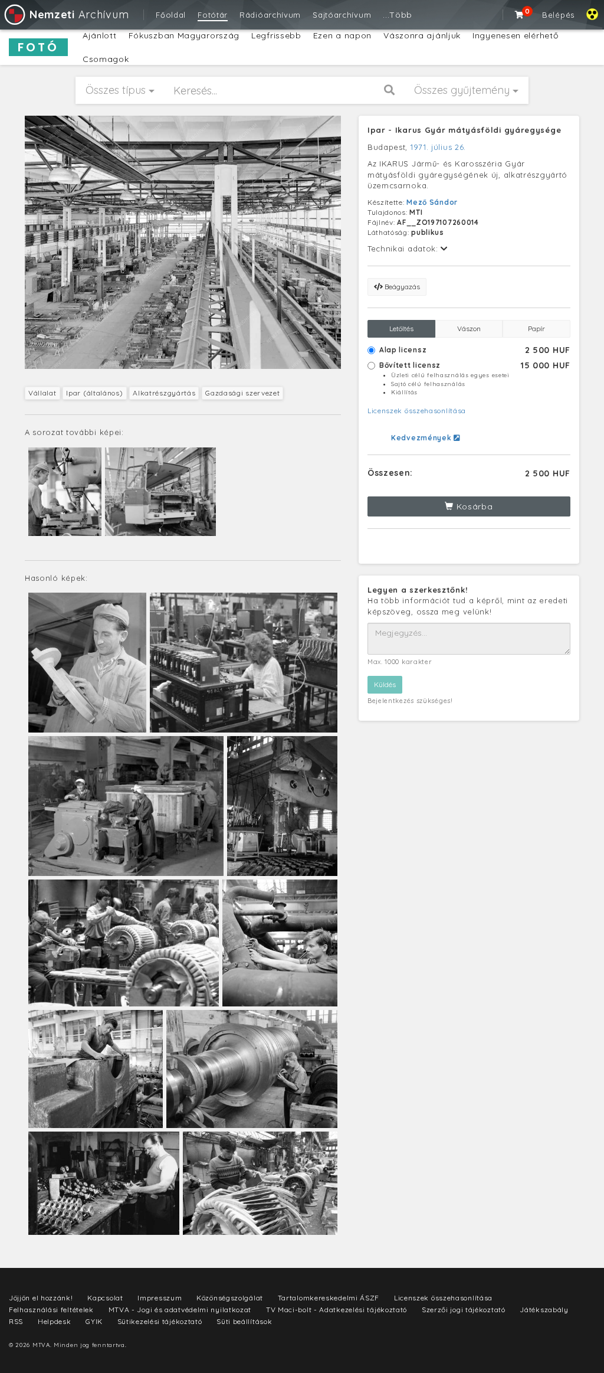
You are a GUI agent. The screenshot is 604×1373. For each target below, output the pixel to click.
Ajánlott (100, 35)
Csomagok (106, 59)
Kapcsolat (105, 1297)
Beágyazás (401, 286)
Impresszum (159, 1297)
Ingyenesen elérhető (515, 35)
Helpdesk (54, 1321)
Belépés (558, 14)
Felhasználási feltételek (51, 1309)
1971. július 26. (438, 147)
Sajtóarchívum (342, 14)
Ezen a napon (342, 35)
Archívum (79, 14)
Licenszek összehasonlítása (416, 410)
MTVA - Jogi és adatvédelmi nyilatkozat (180, 1309)
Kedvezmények (422, 437)
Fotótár (213, 14)
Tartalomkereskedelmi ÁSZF (329, 1297)
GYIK (94, 1321)
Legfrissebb (276, 35)
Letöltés (401, 328)
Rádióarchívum (270, 14)
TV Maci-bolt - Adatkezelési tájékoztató (336, 1309)
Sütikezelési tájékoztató (159, 1321)
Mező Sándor (432, 202)
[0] (519, 14)
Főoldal (171, 14)
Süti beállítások (244, 1321)
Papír (536, 328)
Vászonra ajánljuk (422, 35)
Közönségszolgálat (229, 1297)
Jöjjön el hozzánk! (41, 1297)
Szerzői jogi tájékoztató (463, 1309)
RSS (16, 1321)
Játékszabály (544, 1309)
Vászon (469, 328)
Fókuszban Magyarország (184, 35)
